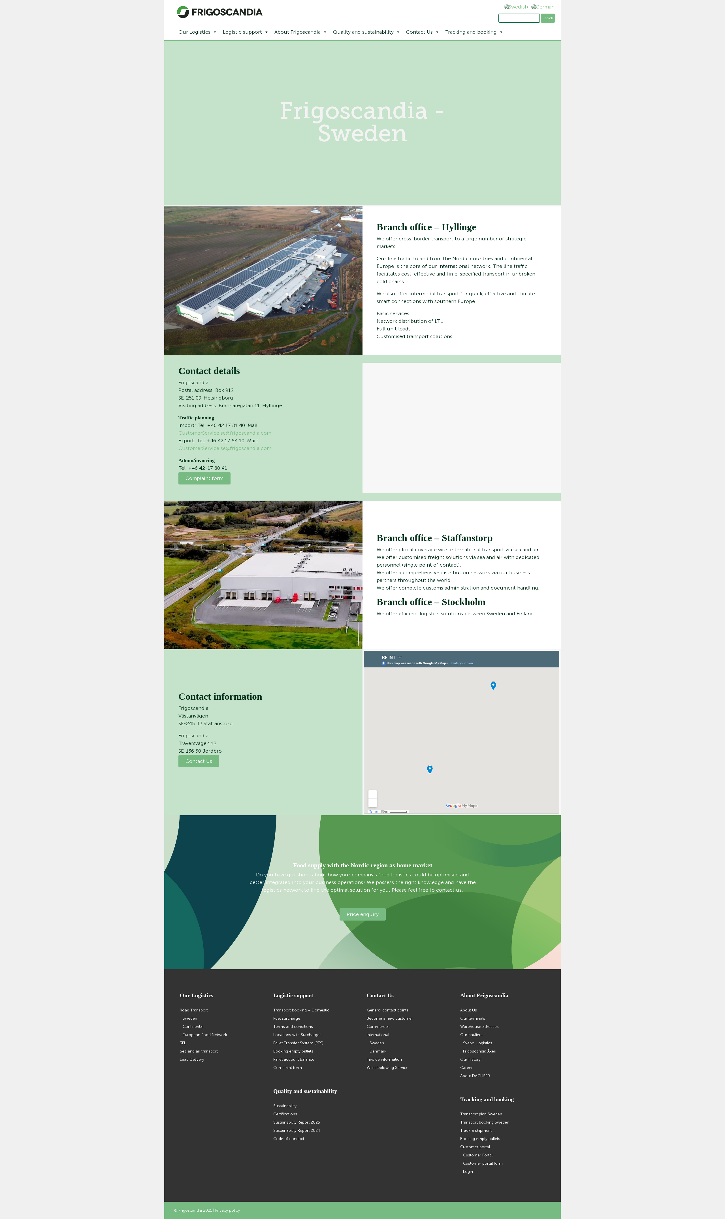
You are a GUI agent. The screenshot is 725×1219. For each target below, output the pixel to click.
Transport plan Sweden (481, 1114)
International (378, 1034)
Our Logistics (194, 32)
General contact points (387, 1010)
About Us (468, 1010)
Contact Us (419, 32)
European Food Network (205, 1034)
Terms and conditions (293, 1026)
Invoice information (384, 1059)
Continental (193, 1026)
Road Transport (194, 1010)
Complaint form (204, 478)
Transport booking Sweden (484, 1122)
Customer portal (475, 1147)
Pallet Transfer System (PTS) (298, 1043)
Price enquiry (363, 914)
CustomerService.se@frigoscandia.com (224, 433)
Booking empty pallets (293, 1051)
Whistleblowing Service (387, 1067)
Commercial (378, 1026)
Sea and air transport (199, 1051)
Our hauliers (471, 1034)
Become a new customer (390, 1018)
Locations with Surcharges (297, 1034)
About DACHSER (475, 1075)
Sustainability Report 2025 (296, 1122)
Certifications (285, 1114)
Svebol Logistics (477, 1043)
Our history (470, 1059)
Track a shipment (476, 1130)
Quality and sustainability (363, 32)
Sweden (190, 1018)
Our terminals (472, 1018)
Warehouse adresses (479, 1026)
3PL (183, 1043)
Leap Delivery (192, 1059)
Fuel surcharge (286, 1018)
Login (468, 1171)
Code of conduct (288, 1138)
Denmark (378, 1051)
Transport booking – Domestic (301, 1010)
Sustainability (285, 1105)
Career (466, 1067)
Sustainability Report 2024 (296, 1130)
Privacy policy (227, 1210)
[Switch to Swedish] (514, 6)
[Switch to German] (541, 6)
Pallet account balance (293, 1059)
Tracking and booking (471, 32)
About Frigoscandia (297, 32)
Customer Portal (477, 1155)
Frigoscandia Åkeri (479, 1051)
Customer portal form (483, 1163)
